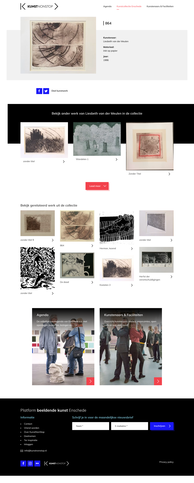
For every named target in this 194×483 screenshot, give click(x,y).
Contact (28, 423)
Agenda (107, 6)
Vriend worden (31, 428)
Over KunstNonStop (34, 432)
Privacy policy (166, 462)
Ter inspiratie (30, 440)
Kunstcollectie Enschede (129, 6)
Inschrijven (159, 426)
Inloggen (28, 444)
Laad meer (95, 186)
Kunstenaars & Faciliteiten (160, 6)
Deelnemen (30, 436)
